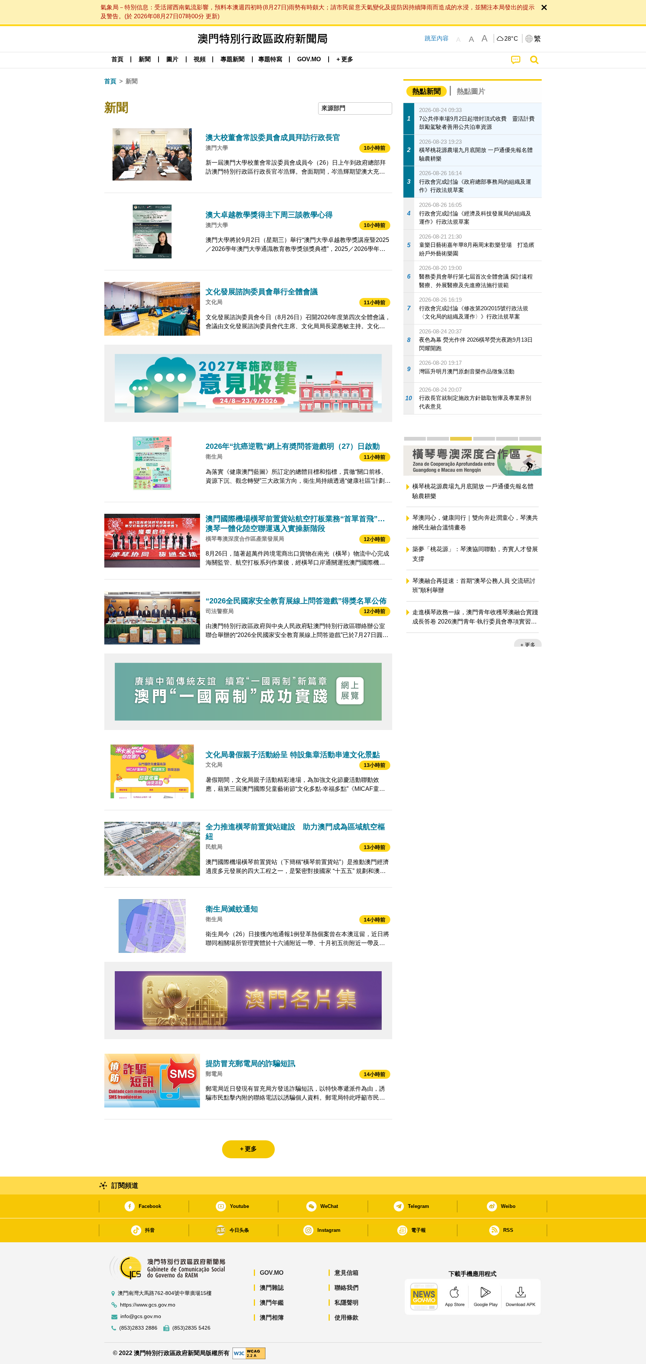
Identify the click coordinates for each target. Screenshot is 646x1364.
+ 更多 (527, 645)
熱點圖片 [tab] (471, 91)
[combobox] (355, 108)
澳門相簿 (272, 1317)
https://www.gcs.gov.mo (147, 1305)
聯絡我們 (347, 1287)
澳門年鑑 (272, 1302)
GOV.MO (271, 1273)
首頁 (110, 81)
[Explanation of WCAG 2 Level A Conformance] (249, 1352)
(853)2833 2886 (138, 1328)
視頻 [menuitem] (200, 59)
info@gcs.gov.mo (140, 1316)
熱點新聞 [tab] (426, 91)
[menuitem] (144, 59)
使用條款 (347, 1317)
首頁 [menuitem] (117, 59)
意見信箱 (347, 1273)
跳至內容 (437, 38)
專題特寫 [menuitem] (270, 59)
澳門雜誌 (272, 1287)
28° (511, 39)
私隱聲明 (347, 1302)
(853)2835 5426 (191, 1328)
